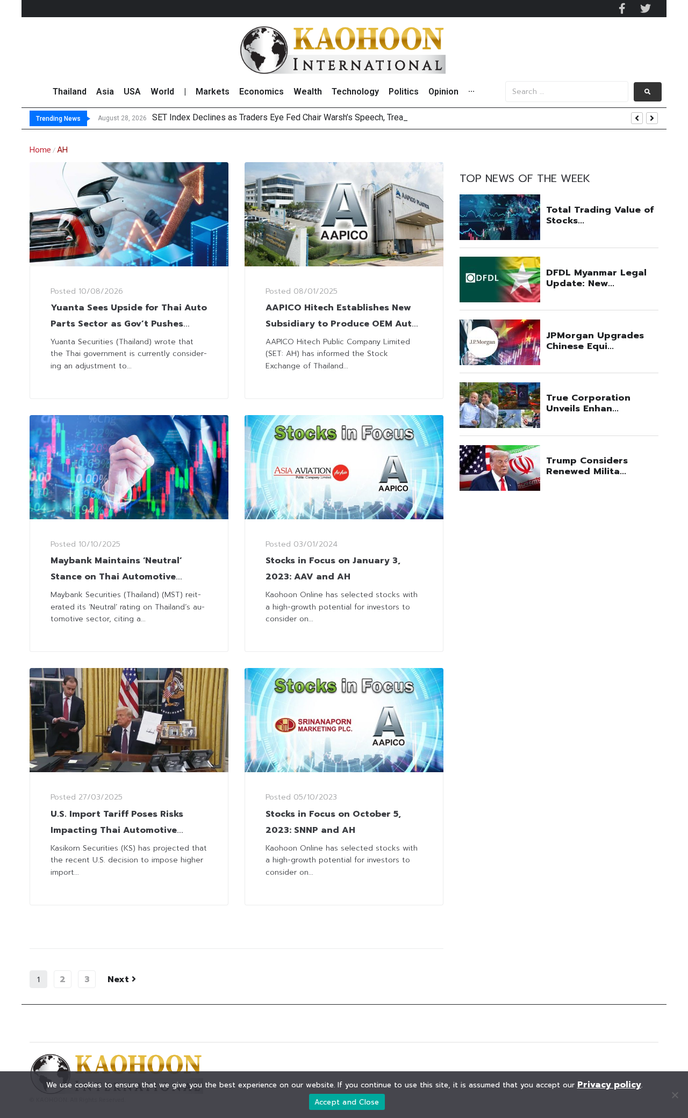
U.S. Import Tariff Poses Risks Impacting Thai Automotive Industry (117, 830)
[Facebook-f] (621, 8)
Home (40, 150)
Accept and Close (346, 1102)
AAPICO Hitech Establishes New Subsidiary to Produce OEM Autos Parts (344, 323)
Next (120, 979)
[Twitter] (645, 8)
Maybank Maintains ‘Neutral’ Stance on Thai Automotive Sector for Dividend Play (116, 576)
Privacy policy (609, 1084)
